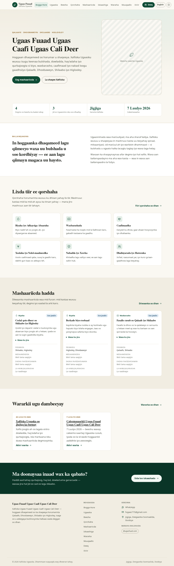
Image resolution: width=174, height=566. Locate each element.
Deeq (150, 4)
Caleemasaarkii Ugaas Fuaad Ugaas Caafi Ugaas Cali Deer (83, 423)
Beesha (64, 4)
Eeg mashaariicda (24, 79)
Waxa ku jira (23, 340)
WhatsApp (130, 507)
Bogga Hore (41, 4)
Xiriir (137, 4)
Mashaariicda (89, 4)
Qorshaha (75, 4)
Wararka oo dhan (150, 404)
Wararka (115, 4)
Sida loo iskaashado (144, 478)
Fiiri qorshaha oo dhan (147, 205)
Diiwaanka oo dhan (149, 303)
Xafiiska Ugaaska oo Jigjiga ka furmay (28, 423)
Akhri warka (22, 445)
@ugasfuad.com (130, 531)
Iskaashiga (103, 4)
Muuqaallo (127, 4)
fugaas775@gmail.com (136, 512)
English (160, 4)
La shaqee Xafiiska (54, 79)
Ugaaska (54, 4)
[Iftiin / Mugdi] (168, 4)
